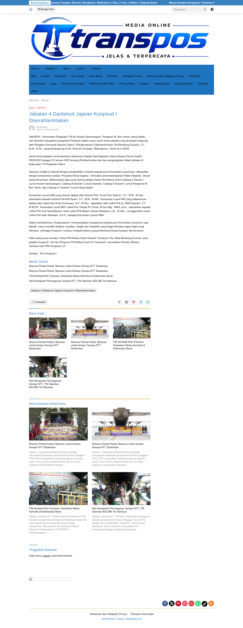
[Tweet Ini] (126, 302)
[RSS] (211, 604)
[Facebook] (165, 604)
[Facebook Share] (119, 302)
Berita (32, 107)
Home (34, 68)
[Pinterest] (178, 604)
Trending (203, 83)
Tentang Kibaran (183, 83)
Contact (45, 76)
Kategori (50, 68)
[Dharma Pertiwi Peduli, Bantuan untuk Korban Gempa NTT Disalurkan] (48, 328)
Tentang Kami (161, 83)
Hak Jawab (78, 76)
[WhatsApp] (198, 604)
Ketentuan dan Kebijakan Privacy (165, 76)
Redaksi (96, 68)
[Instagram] (185, 604)
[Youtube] (191, 604)
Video (34, 91)
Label (66, 68)
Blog (33, 76)
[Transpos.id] (121, 39)
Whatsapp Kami (46, 9)
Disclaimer (61, 76)
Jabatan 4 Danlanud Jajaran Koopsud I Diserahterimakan (63, 290)
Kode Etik (194, 76)
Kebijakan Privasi (132, 76)
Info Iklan (112, 76)
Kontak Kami (38, 83)
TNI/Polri (41, 107)
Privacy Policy (127, 83)
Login (53, 83)
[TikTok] (204, 604)
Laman (80, 68)
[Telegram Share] (140, 302)
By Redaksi (41, 127)
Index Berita (95, 76)
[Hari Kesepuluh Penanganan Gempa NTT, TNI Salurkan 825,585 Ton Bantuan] (48, 366)
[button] (205, 9)
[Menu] (31, 9)
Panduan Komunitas (73, 83)
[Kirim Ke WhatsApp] (147, 302)
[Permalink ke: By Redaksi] (32, 128)
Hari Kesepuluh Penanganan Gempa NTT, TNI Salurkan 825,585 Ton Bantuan (73, 280)
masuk (46, 555)
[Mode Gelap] (212, 9)
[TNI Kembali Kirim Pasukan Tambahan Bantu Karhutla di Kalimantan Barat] (132, 328)
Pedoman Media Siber (101, 83)
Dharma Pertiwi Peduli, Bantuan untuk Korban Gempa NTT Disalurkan (68, 265)
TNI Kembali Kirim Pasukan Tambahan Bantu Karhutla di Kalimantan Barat (71, 275)
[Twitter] (172, 604)
